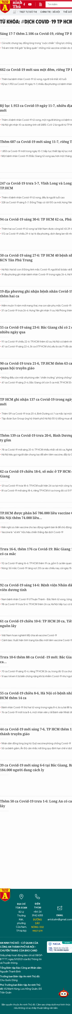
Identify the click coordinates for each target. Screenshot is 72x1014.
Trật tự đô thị (28, 11)
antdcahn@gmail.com (60, 919)
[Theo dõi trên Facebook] (25, 4)
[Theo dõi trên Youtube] (30, 4)
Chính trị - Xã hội (50, 11)
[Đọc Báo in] (42, 4)
